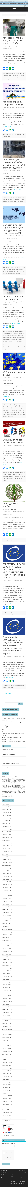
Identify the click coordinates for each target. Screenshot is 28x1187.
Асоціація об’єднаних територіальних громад (13, 741)
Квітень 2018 (5, 1082)
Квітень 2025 (5, 848)
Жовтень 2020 (6, 998)
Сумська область (11, 341)
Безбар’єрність (13, 778)
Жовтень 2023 (6, 898)
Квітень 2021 (5, 982)
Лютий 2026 (5, 820)
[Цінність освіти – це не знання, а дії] (14, 286)
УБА (16, 795)
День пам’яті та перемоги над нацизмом (13, 441)
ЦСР (21, 795)
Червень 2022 (5, 943)
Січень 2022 (5, 957)
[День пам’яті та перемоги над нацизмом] (14, 429)
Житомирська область (13, 406)
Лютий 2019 (5, 1054)
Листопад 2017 (6, 1095)
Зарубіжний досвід (13, 783)
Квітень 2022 (5, 948)
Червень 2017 (5, 1109)
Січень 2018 (5, 1090)
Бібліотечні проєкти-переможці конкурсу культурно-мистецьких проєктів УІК (13, 228)
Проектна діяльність (18, 790)
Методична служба (14, 347)
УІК (21, 273)
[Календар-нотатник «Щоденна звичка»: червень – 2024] (14, 28)
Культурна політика (10, 784)
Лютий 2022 (5, 954)
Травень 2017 (5, 1112)
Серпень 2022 (5, 937)
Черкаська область (12, 412)
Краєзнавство (6, 136)
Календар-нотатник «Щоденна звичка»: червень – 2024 (13, 40)
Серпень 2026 (5, 804)
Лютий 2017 (5, 1121)
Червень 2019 (5, 1043)
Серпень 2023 (5, 904)
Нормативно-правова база (11, 612)
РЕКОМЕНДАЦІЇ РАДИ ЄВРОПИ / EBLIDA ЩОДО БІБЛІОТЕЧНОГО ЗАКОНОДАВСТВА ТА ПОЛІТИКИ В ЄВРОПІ (14, 571)
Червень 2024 (5, 876)
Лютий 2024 (5, 887)
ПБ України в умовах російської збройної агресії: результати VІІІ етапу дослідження (14, 163)
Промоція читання (14, 79)
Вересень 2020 (6, 1001)
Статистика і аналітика (7, 749)
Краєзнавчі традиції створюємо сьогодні (13, 103)
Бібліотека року (5, 779)
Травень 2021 (5, 979)
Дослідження (10, 199)
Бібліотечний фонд (13, 779)
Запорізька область (12, 335)
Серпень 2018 (5, 1071)
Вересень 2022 (6, 934)
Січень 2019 (5, 1057)
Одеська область (18, 267)
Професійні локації (12, 541)
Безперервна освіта (21, 778)
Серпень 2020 (5, 1004)
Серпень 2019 (5, 1037)
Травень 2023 (5, 912)
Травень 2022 (5, 945)
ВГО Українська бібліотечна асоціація (11, 722)
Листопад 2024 (6, 862)
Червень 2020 (5, 1009)
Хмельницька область (17, 269)
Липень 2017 (5, 1107)
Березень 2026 (6, 818)
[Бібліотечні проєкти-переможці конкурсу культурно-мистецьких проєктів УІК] (14, 215)
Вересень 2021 (6, 968)
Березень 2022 (6, 951)
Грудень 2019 (5, 1026)
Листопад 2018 (6, 1062)
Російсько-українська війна (9, 201)
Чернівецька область (12, 345)
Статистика (20, 201)
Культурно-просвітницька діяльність (14, 785)
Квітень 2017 (5, 1115)
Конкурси (20, 783)
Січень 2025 (5, 857)
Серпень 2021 (5, 970)
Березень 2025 (6, 851)
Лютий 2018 (5, 1087)
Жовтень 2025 (6, 832)
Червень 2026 (5, 809)
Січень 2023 (5, 923)
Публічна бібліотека (9, 134)
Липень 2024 (5, 873)
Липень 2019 (5, 1040)
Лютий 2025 (5, 854)
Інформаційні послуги (11, 414)
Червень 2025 (5, 843)
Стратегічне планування (16, 793)
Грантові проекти (8, 271)
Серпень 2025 (5, 837)
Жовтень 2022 (6, 932)
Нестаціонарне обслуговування (13, 789)
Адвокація (7, 778)
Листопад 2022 (6, 929)
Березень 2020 (6, 1018)
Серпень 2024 (5, 870)
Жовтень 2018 (6, 1065)
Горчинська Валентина (9, 235)
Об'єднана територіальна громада (10, 763)
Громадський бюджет (17, 780)
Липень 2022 (5, 940)
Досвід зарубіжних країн (12, 781)
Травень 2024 (5, 879)
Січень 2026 (5, 823)
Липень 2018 (5, 1073)
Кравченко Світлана (9, 107)
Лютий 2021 (5, 987)
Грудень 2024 (5, 859)
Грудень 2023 (5, 893)
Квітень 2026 (5, 815)
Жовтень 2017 (6, 1098)
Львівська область (8, 267)
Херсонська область (12, 343)
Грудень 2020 (5, 993)
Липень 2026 (5, 807)
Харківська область (12, 77)
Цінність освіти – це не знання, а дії (13, 298)
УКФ (18, 795)
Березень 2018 (6, 1084)
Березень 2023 (6, 918)
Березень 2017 (6, 1118)
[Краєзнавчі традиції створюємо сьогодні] (14, 91)
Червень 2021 (5, 976)
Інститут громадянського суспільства (11, 737)
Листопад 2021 (6, 962)
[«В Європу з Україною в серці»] (14, 362)
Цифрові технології (9, 796)
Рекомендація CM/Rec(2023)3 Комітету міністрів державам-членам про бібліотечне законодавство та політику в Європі (14, 645)
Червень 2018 (5, 1076)
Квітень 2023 (5, 915)
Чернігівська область (8, 478)
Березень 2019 (6, 1051)
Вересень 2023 (6, 901)
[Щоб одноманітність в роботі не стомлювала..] (14, 493)
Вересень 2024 (6, 868)
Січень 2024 (5, 890)
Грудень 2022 (5, 926)
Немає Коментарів (7, 48)
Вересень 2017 (6, 1101)
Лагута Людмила (8, 46)
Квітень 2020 (5, 1015)
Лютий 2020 (5, 1021)
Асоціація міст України (7, 739)
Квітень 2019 (5, 1048)
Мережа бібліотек (19, 199)
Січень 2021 (5, 990)
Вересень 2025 (6, 834)
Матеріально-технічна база (16, 786)
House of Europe (6, 728)
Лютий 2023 (5, 920)
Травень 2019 (5, 1045)
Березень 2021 (6, 984)
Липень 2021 (5, 973)
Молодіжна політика (8, 789)
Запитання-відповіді (11, 709)
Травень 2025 (5, 845)
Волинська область (19, 331)
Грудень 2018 (5, 1059)
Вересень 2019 (6, 1034)
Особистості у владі (9, 790)
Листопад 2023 (6, 895)
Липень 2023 (5, 907)
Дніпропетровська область (11, 73)
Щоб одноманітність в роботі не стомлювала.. (13, 506)
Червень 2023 (5, 909)
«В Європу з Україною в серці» (14, 373)
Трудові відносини (11, 795)
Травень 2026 (5, 812)
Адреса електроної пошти (9, 1143)
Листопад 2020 (6, 995)
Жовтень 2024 (6, 865)
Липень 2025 (5, 840)
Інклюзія (8, 776)
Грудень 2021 (5, 959)
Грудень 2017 (5, 1093)
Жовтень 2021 (6, 965)
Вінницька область (9, 331)
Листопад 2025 (6, 829)
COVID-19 (4, 776)
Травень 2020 (5, 1012)
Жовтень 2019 (6, 1032)
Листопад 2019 (6, 1029)
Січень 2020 (5, 1023)
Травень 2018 (5, 1079)
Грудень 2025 (5, 826)
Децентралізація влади (8, 731)
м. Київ (20, 73)
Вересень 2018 (6, 1068)
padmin (5, 170)
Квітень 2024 (5, 882)
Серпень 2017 (5, 1104)
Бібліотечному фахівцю (8, 729)
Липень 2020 (5, 1007)
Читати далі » (20, 65)
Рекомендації (15, 75)
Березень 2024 (6, 884)
